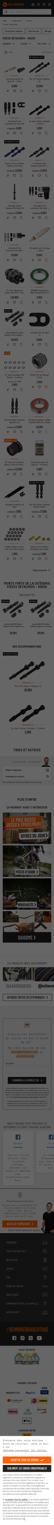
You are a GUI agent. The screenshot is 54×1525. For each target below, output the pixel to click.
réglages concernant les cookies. (25, 1450)
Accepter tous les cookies (25, 1460)
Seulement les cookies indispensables (27, 1468)
